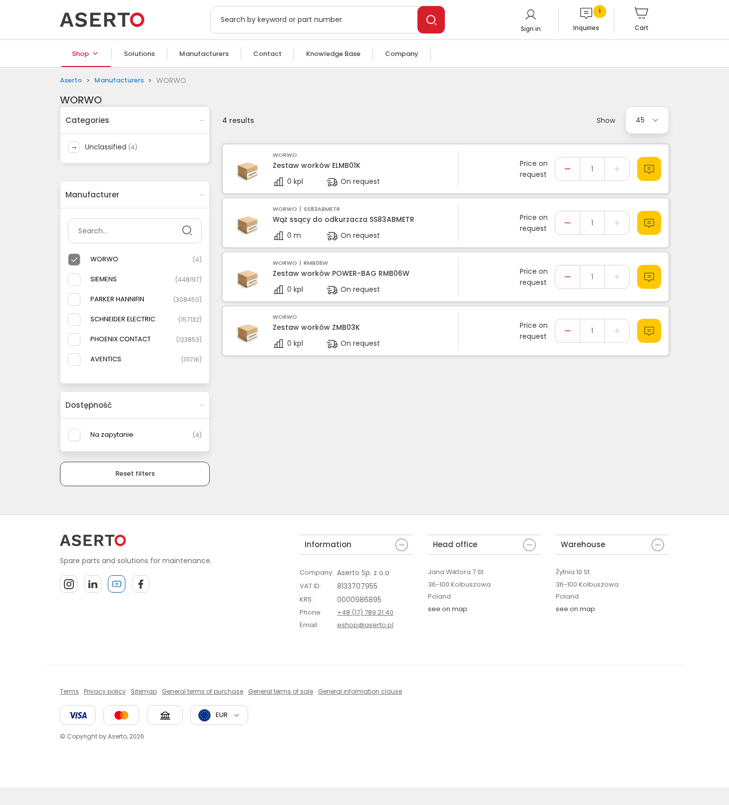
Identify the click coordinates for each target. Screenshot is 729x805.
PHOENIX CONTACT (120, 339)
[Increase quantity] (617, 168)
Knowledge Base (333, 53)
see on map (447, 609)
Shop (80, 53)
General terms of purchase (202, 691)
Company (401, 53)
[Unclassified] (73, 147)
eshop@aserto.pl (365, 625)
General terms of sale (280, 691)
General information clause (360, 691)
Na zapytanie (111, 434)
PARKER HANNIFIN (117, 299)
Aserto (71, 80)
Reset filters (135, 473)
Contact (267, 53)
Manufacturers (204, 53)
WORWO (104, 259)
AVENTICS (105, 359)
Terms (69, 691)
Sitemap (144, 691)
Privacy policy (105, 691)
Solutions (139, 53)
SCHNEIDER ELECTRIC (122, 319)
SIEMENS (103, 279)
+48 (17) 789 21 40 (365, 612)
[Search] (431, 19)
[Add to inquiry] (649, 169)
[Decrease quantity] (567, 168)
